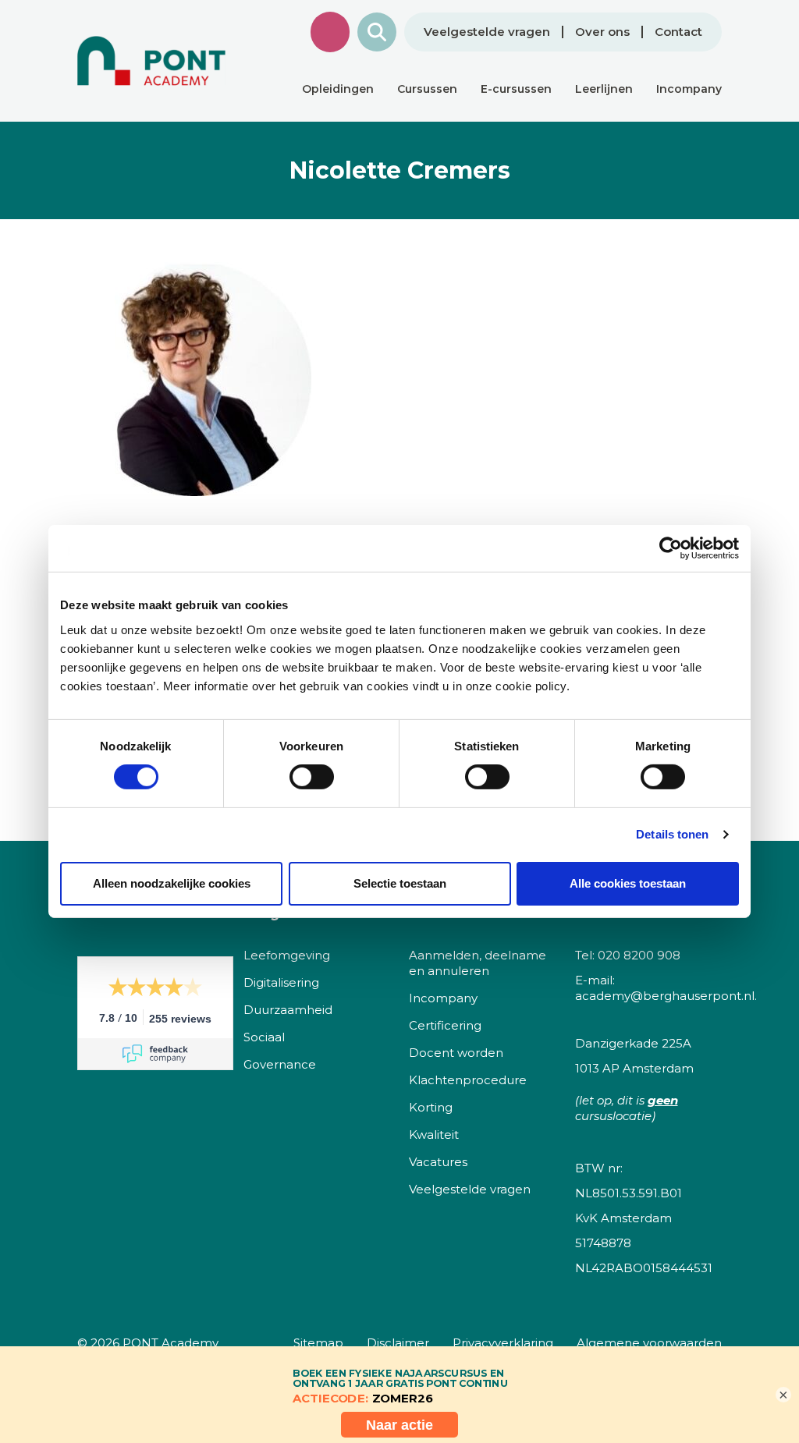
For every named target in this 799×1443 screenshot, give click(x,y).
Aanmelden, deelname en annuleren (477, 963)
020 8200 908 (639, 955)
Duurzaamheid (287, 1009)
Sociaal (264, 1037)
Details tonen (672, 834)
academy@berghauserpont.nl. (666, 995)
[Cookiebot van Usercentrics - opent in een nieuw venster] (670, 548)
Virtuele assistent (330, 32)
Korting (431, 1107)
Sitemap (318, 1342)
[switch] (311, 776)
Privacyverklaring (503, 1342)
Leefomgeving (286, 955)
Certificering (445, 1025)
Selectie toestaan (399, 883)
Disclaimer (398, 1342)
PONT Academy (170, 1342)
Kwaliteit (434, 1134)
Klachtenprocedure (468, 1079)
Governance (279, 1064)
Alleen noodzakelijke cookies (171, 883)
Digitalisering (281, 982)
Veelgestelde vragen (487, 32)
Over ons (602, 32)
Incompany (443, 998)
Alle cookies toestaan (628, 883)
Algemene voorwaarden (649, 1342)
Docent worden (456, 1052)
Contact (678, 32)
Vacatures (438, 1161)
